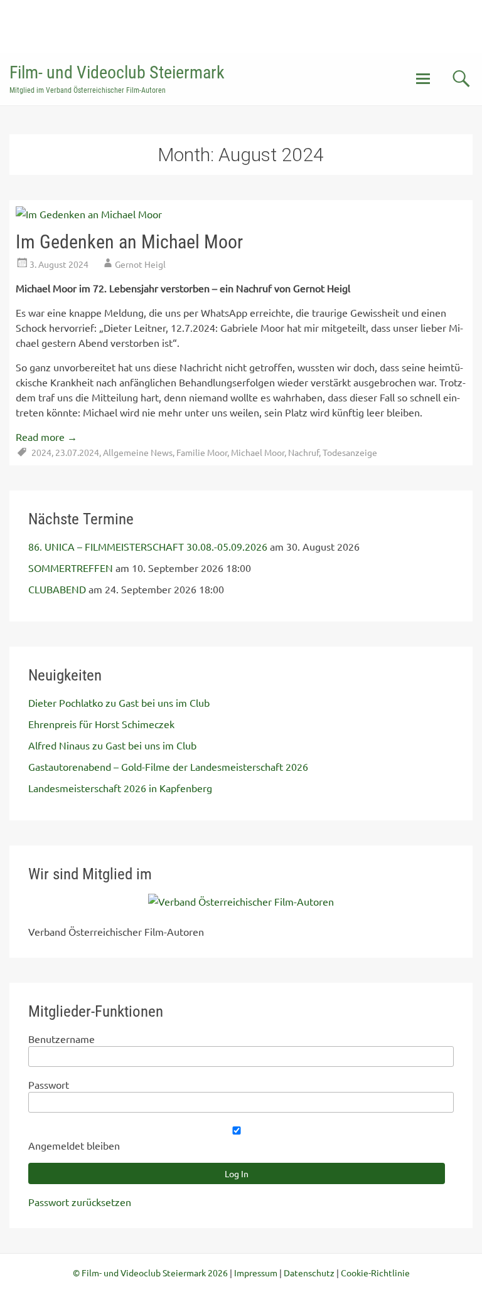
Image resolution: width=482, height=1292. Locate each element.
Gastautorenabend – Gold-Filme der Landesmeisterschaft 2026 (168, 766)
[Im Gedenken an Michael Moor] (89, 214)
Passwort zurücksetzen (79, 1201)
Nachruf (303, 452)
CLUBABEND (57, 589)
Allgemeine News (138, 452)
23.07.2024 (77, 452)
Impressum (255, 1272)
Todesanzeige (350, 452)
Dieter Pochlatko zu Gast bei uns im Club (119, 702)
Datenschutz (309, 1272)
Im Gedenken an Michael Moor (129, 242)
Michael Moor (257, 452)
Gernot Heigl (140, 264)
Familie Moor (201, 452)
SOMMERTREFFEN (70, 567)
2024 (41, 452)
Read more (46, 436)
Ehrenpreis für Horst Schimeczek (101, 723)
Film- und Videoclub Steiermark (117, 72)
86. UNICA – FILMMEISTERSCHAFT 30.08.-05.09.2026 (147, 546)
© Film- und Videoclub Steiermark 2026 (150, 1272)
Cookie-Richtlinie (375, 1272)
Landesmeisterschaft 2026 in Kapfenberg (120, 787)
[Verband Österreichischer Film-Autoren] (241, 901)
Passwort (48, 1084)
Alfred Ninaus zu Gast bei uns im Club (112, 745)
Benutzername (61, 1038)
